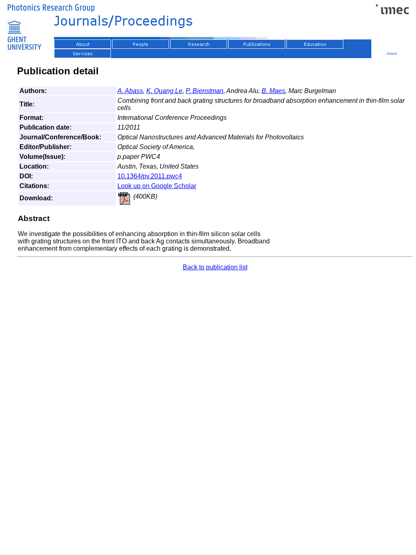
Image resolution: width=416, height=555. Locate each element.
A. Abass (130, 90)
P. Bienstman (204, 90)
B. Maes (273, 90)
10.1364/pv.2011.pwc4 (149, 176)
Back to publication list (215, 267)
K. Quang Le (164, 90)
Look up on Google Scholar (156, 185)
